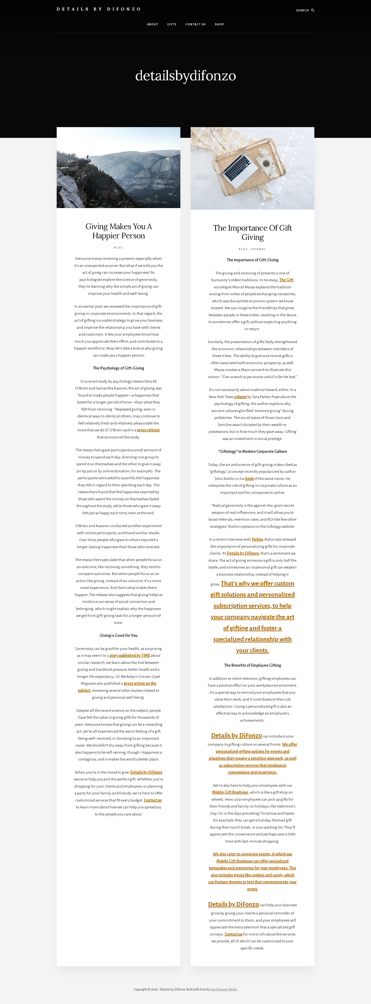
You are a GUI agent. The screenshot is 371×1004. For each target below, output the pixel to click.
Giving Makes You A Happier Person (118, 230)
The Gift (286, 280)
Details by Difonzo (99, 9)
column (240, 397)
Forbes (257, 539)
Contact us (153, 800)
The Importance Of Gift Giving (252, 232)
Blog (118, 247)
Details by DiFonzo (146, 772)
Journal (258, 249)
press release (148, 430)
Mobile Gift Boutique (230, 792)
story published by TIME (129, 655)
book (249, 478)
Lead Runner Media (224, 989)
